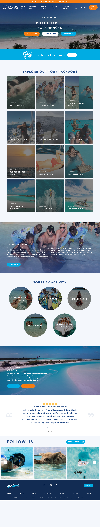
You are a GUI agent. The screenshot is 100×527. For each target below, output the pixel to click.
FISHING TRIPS (50, 299)
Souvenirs (47, 518)
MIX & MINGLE (35, 325)
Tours (34, 518)
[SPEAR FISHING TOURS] (79, 127)
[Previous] (5, 487)
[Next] (94, 487)
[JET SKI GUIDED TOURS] (79, 195)
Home (9, 518)
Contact (90, 518)
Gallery (62, 518)
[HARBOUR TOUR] (50, 92)
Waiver (75, 518)
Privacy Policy (46, 523)
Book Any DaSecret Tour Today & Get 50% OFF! (50, 2)
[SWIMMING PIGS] (21, 92)
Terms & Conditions (57, 523)
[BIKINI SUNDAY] (50, 161)
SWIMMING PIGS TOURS (21, 299)
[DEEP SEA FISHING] (21, 127)
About (21, 518)
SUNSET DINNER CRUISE (64, 325)
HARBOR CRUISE (79, 299)
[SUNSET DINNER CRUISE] (21, 161)
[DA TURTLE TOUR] (79, 161)
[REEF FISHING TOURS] (50, 127)
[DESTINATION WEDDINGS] (21, 195)
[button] (32, 34)
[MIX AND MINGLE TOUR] (79, 92)
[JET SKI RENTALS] (50, 195)
